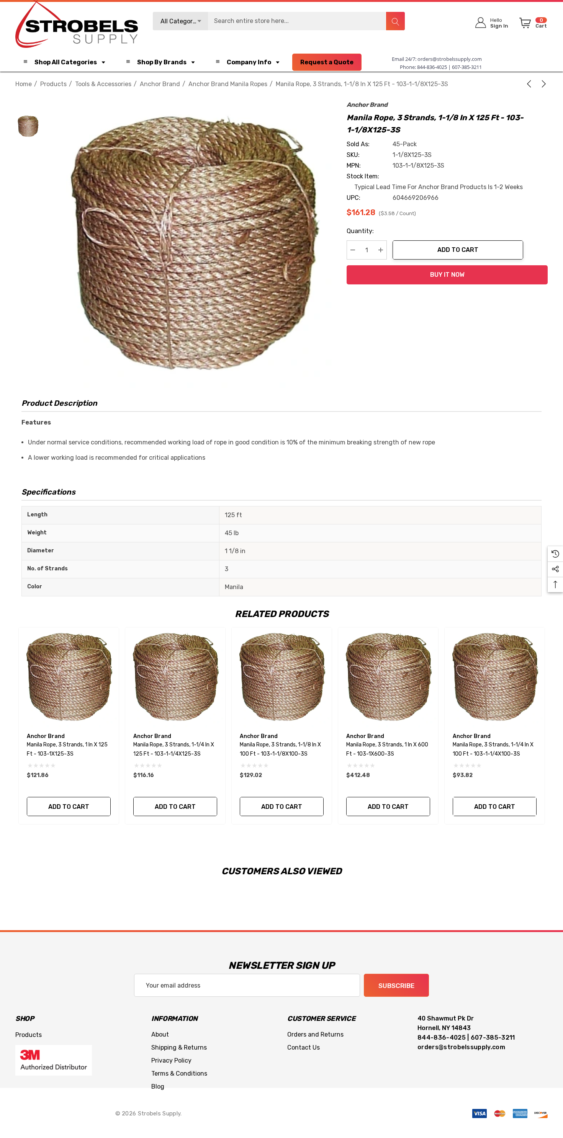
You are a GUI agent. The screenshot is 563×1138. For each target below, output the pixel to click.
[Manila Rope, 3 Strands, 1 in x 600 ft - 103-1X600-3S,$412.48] (388, 677)
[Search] (395, 21)
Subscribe (396, 985)
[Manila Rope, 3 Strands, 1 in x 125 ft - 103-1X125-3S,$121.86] (69, 677)
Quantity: (360, 231)
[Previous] (530, 84)
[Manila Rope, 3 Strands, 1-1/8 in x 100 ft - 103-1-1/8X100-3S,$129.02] (282, 677)
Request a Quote (327, 62)
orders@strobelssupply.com (449, 59)
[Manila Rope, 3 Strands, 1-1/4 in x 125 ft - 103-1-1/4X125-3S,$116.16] (175, 677)
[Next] (542, 84)
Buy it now (447, 274)
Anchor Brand (367, 104)
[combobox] (278, 21)
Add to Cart (457, 249)
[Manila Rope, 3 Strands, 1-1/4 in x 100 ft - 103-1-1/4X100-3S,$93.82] (495, 677)
